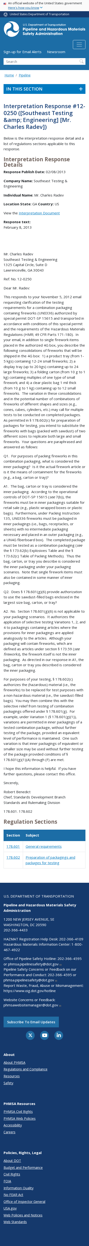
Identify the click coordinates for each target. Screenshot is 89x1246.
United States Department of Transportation (39, 14)
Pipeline (25, 75)
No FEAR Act (13, 1194)
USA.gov (10, 1208)
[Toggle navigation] (79, 44)
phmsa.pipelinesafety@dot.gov (33, 964)
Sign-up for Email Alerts (23, 51)
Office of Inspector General (24, 1201)
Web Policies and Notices (23, 1215)
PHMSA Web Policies (20, 1118)
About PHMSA (14, 1062)
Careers (9, 1132)
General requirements (44, 846)
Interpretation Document (39, 213)
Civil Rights (12, 1174)
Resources (12, 1076)
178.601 (13, 846)
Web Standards (15, 1222)
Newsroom (56, 51)
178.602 (13, 857)
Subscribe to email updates (31, 1021)
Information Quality (18, 1188)
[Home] (44, 30)
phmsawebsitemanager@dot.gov (31, 1005)
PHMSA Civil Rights (18, 1111)
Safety (8, 1083)
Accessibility (13, 1125)
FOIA (7, 1181)
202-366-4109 (71, 939)
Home (9, 75)
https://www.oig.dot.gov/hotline (30, 990)
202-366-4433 (16, 930)
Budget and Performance (23, 1167)
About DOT (12, 1160)
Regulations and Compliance (25, 1069)
